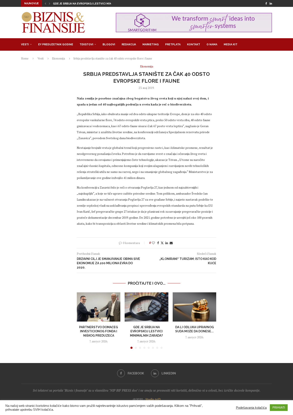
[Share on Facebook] (158, 243)
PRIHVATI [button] (278, 407)
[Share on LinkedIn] (166, 243)
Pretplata (173, 44)
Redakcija (129, 44)
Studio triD (152, 399)
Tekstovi (86, 44)
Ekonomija (58, 58)
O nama (212, 44)
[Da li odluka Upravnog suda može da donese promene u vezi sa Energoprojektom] (194, 307)
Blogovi (109, 44)
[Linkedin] (271, 3)
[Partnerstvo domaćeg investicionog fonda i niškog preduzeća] (98, 307)
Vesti (25, 44)
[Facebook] (266, 3)
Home (25, 58)
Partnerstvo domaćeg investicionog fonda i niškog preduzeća (98, 331)
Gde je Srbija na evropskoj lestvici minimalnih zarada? (94, 3)
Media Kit (230, 44)
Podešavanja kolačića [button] (251, 407)
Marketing (150, 44)
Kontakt (193, 44)
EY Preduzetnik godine (55, 44)
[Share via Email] (171, 243)
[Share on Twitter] (162, 243)
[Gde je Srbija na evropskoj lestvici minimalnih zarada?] (146, 307)
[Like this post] (153, 243)
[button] (45, 3)
